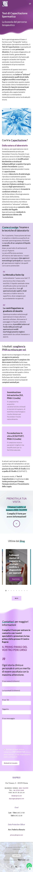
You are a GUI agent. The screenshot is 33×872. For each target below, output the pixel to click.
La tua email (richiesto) (11, 690)
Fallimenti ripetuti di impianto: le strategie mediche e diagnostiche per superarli (15, 564)
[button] (30, 4)
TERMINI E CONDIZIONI (11, 853)
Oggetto (5, 709)
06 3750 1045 (19, 790)
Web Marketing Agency (10, 860)
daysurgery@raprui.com (16, 799)
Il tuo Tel (5, 700)
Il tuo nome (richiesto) (10, 681)
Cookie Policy (16, 855)
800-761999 (20, 510)
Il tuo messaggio (8, 718)
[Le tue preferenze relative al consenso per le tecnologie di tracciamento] (30, 869)
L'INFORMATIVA (18, 752)
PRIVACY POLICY (24, 853)
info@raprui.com (16, 796)
